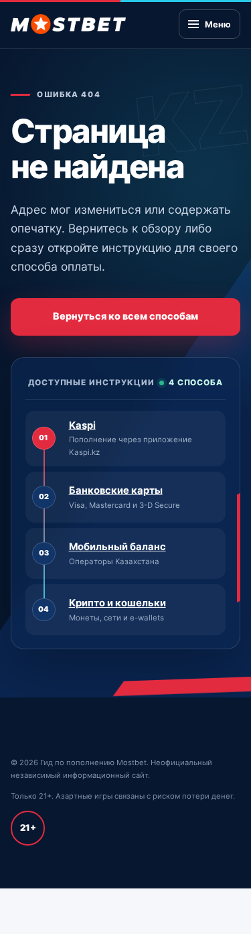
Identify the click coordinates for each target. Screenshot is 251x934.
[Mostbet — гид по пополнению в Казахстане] (68, 24)
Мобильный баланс (117, 547)
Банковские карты (116, 490)
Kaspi (82, 425)
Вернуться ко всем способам (125, 316)
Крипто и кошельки (117, 603)
